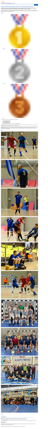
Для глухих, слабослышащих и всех (6, 3)
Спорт (14, 3)
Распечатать (36, 4)
